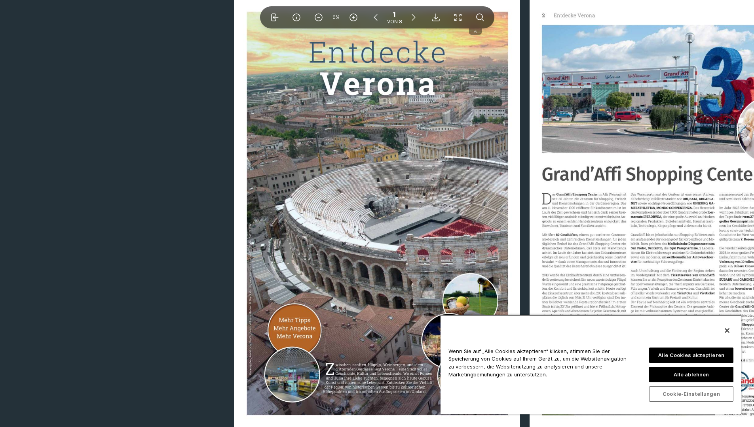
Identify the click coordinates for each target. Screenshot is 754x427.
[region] (591, 364)
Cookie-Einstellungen (691, 394)
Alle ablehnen (691, 374)
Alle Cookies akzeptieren (691, 355)
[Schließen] (727, 330)
